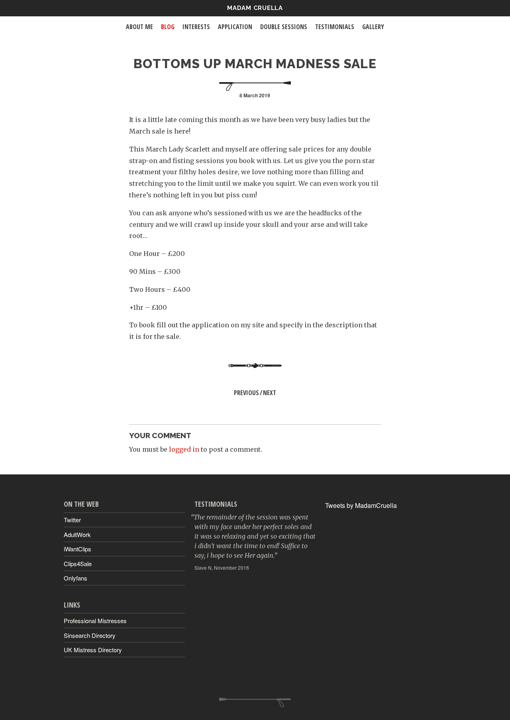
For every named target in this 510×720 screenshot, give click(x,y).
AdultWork (77, 534)
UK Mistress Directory (93, 649)
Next (269, 392)
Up (255, 702)
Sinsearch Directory (90, 635)
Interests (196, 26)
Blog (168, 26)
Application (235, 26)
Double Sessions (283, 26)
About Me (139, 26)
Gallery (373, 26)
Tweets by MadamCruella (361, 505)
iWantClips (77, 549)
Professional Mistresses (95, 620)
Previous (246, 392)
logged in (184, 449)
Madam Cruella (255, 8)
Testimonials (334, 26)
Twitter (72, 519)
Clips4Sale (78, 563)
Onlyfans (75, 578)
